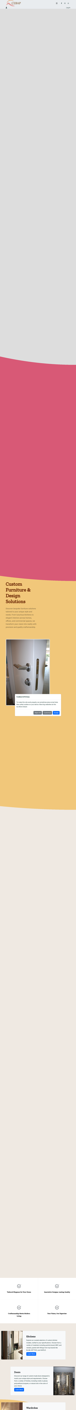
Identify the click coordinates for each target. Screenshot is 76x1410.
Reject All (38, 713)
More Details (23, 707)
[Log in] (6, 8)
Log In (68, 8)
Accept (56, 713)
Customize (47, 713)
